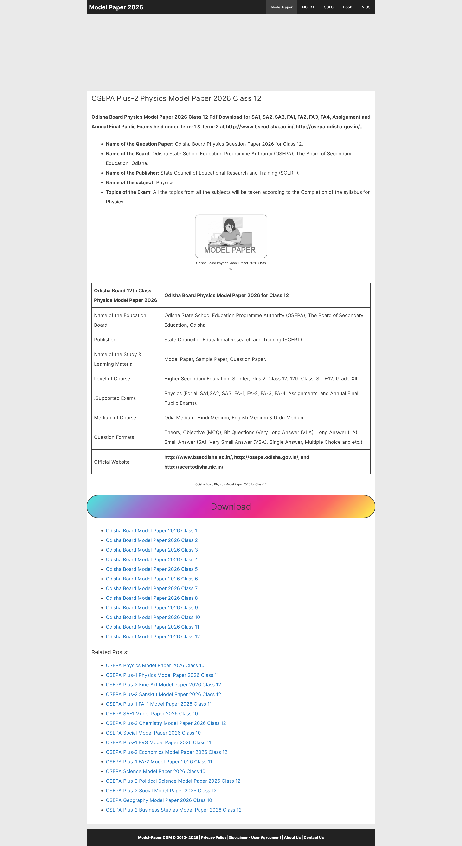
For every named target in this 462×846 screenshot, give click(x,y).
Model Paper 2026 (116, 7)
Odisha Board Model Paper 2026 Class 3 (152, 550)
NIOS (366, 7)
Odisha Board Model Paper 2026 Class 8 (152, 598)
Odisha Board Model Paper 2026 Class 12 (153, 636)
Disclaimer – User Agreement (255, 837)
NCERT (308, 7)
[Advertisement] (231, 53)
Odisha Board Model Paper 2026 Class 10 (153, 617)
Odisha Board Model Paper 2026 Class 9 (152, 608)
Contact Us (314, 837)
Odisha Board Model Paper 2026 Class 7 (152, 588)
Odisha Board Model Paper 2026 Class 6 (152, 579)
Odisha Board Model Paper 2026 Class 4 (152, 559)
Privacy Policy (213, 837)
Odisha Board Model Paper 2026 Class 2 (152, 540)
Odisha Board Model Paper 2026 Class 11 (152, 627)
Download (231, 506)
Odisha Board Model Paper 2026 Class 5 (152, 569)
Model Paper (281, 7)
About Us (292, 837)
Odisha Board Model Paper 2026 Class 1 (151, 531)
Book (347, 7)
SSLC (329, 7)
